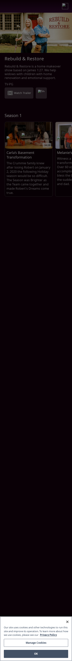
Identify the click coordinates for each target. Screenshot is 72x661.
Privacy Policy (48, 635)
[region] (36, 638)
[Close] (67, 622)
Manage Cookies (36, 642)
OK (36, 653)
